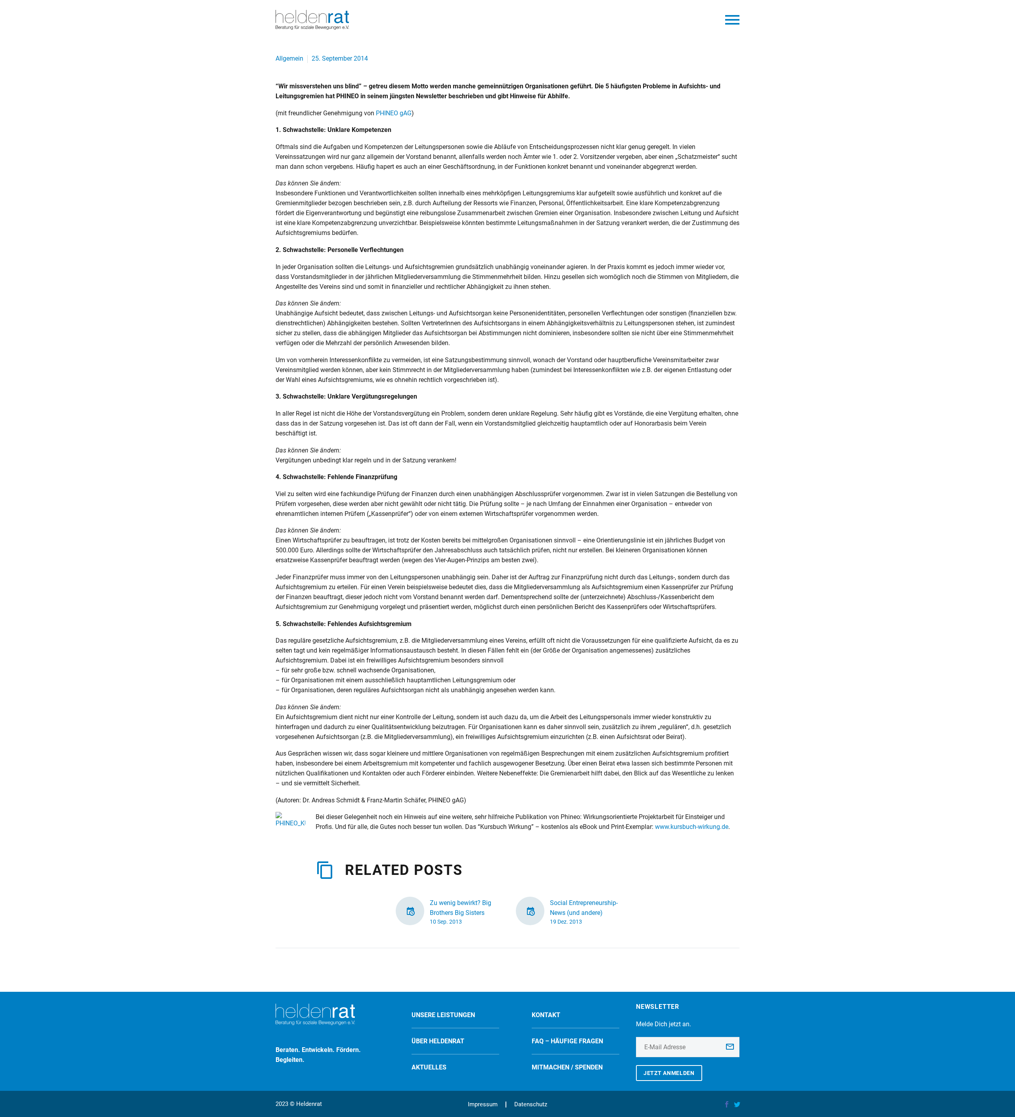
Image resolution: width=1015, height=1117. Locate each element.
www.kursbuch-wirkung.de (691, 827)
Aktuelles (429, 1067)
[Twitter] (737, 1104)
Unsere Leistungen (443, 1015)
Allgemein (289, 58)
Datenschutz (530, 1104)
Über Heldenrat (438, 1041)
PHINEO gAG (394, 113)
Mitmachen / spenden (567, 1067)
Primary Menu (732, 20)
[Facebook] (727, 1104)
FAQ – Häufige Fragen (567, 1041)
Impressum (483, 1104)
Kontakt (546, 1015)
